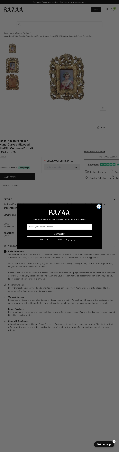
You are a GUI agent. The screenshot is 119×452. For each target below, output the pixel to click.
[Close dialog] (99, 206)
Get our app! (104, 444)
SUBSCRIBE (59, 234)
